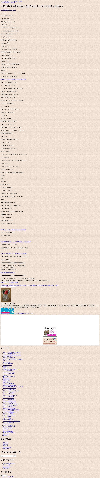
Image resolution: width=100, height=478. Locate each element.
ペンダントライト (6, 468)
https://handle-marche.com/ (8, 272)
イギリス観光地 (7, 416)
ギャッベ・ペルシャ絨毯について (11, 421)
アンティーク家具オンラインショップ (23, 313)
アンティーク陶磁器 (8, 413)
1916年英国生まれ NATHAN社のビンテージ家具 (45, 285)
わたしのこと (6, 382)
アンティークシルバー (8, 393)
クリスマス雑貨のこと (8, 422)
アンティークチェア (5, 2)
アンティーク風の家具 (8, 373)
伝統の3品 (5, 442)
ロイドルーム (6, 362)
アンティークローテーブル (9, 408)
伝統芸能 (5, 445)
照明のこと (6, 366)
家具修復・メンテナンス (9, 432)
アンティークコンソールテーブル (11, 390)
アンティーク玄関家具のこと (10, 412)
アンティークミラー (8, 406)
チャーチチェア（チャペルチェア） (12, 355)
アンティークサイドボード (9, 392)
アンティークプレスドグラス (10, 405)
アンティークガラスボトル (9, 388)
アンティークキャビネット (9, 389)
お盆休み (5, 444)
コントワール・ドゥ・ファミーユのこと (13, 359)
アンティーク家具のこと (9, 353)
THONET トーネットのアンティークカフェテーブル (13, 79)
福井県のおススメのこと (9, 376)
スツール (5, 360)
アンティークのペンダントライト (8, 463)
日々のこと (6, 378)
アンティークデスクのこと (9, 399)
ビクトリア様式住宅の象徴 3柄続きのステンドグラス (16, 285)
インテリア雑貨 (7, 418)
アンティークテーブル (8, 398)
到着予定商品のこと (8, 431)
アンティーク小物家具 (8, 411)
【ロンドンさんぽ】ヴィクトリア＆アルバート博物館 (14, 253)
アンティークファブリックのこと (11, 403)
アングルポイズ (7, 356)
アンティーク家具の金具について (11, 409)
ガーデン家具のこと (8, 419)
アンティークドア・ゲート (9, 401)
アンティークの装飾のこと (9, 385)
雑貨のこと (6, 435)
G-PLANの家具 (7, 379)
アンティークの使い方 (8, 383)
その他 (5, 375)
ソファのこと (6, 423)
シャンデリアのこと (8, 370)
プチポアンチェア (7, 428)
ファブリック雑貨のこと (9, 425)
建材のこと (6, 434)
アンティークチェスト (8, 396)
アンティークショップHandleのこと (12, 352)
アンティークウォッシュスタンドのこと (13, 386)
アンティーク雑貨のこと (9, 357)
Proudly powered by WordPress (7, 476)
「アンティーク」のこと (9, 372)
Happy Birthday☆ (7, 447)
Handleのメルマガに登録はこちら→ (9, 282)
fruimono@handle (12, 10)
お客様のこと (6, 380)
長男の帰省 (6, 448)
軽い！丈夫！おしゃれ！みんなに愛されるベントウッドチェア (16, 241)
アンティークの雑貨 (6, 464)
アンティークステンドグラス (10, 395)
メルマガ (13, 2)
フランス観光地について (9, 426)
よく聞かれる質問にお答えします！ (12, 369)
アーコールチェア (7, 365)
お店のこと (6, 367)
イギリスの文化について (9, 415)
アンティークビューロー (9, 402)
